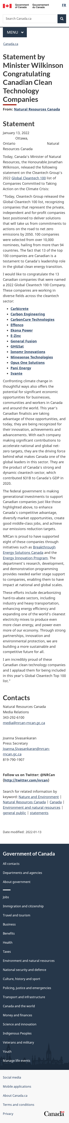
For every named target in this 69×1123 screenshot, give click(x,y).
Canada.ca (10, 44)
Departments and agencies (22, 873)
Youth (7, 1051)
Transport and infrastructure (24, 997)
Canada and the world (19, 1006)
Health (7, 942)
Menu (13, 32)
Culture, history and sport (21, 979)
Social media (12, 1077)
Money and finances (17, 1015)
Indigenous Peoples (17, 1033)
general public (14, 813)
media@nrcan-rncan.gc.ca (24, 722)
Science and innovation (19, 1024)
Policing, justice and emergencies (27, 988)
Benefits (9, 933)
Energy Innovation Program (25, 558)
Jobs (6, 897)
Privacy (8, 1114)
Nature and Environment (39, 796)
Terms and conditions (18, 1105)
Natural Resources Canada (37, 109)
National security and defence (24, 970)
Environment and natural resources (31, 807)
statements (39, 813)
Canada (56, 802)
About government (16, 882)
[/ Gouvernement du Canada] (26, 5)
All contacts (11, 864)
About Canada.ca (15, 1095)
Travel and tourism (16, 915)
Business (9, 924)
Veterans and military (18, 1042)
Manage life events (16, 1060)
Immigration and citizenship (23, 906)
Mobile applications (17, 1086)
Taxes (7, 951)
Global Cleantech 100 (29, 178)
